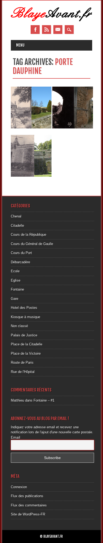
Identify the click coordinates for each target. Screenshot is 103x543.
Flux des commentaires (29, 505)
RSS (46, 29)
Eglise (15, 280)
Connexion (19, 487)
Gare (14, 299)
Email (57, 29)
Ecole (15, 271)
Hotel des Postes (24, 308)
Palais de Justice (24, 335)
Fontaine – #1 (44, 400)
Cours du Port (21, 253)
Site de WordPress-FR (28, 514)
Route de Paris (22, 362)
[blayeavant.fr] (51, 20)
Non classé (19, 326)
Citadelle (17, 226)
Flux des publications (27, 496)
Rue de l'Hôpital (23, 372)
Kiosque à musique (25, 317)
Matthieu (17, 400)
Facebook (35, 29)
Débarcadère (20, 262)
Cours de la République (28, 235)
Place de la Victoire (26, 353)
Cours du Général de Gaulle (32, 244)
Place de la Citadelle (26, 344)
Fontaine (17, 289)
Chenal (16, 216)
